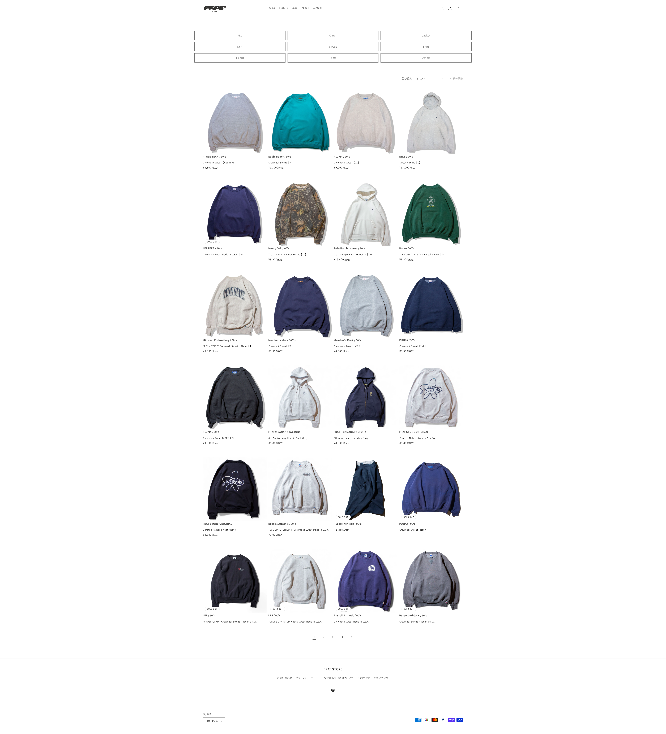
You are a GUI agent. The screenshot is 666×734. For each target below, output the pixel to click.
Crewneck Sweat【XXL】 (348, 346)
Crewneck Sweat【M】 (281, 162)
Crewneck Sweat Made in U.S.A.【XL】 (224, 254)
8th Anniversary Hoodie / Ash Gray (288, 438)
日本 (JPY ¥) (212, 721)
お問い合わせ (284, 677)
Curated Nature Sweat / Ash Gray (418, 438)
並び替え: (407, 78)
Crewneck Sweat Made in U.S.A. (351, 621)
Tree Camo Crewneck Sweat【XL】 (288, 254)
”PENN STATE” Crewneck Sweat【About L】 (227, 346)
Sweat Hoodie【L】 (410, 162)
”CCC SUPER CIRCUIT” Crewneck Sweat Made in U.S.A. (298, 529)
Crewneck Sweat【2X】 (347, 162)
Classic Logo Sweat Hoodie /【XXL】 (354, 254)
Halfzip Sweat (341, 529)
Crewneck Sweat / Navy (412, 529)
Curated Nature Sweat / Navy (219, 529)
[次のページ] (352, 637)
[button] (442, 8)
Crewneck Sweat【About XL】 (220, 162)
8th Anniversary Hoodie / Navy (351, 438)
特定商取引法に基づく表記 (339, 677)
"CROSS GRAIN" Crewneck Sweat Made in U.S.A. (230, 621)
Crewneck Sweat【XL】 (281, 346)
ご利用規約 (364, 677)
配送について (381, 677)
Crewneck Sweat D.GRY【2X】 (220, 438)
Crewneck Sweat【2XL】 (413, 346)
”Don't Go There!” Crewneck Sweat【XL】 (423, 254)
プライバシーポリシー (308, 677)
